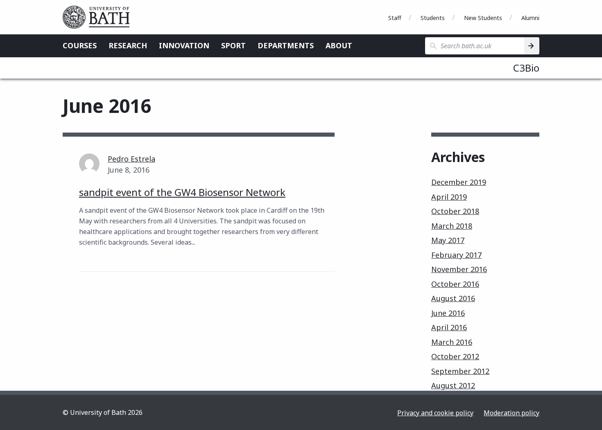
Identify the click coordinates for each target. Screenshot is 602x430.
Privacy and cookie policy (435, 412)
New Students (483, 18)
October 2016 (455, 284)
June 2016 (448, 313)
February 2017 (456, 255)
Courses (80, 45)
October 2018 (455, 211)
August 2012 (453, 385)
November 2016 (459, 269)
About (339, 45)
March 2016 (451, 342)
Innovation (184, 45)
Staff (394, 18)
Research (128, 45)
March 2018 (451, 226)
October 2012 (455, 356)
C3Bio (526, 67)
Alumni (530, 18)
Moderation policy (511, 412)
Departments (286, 45)
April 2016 (449, 327)
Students (433, 18)
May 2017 (447, 240)
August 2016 (453, 298)
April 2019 (449, 197)
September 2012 (460, 371)
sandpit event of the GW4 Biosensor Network (182, 192)
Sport (233, 45)
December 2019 (458, 182)
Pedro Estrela (131, 159)
